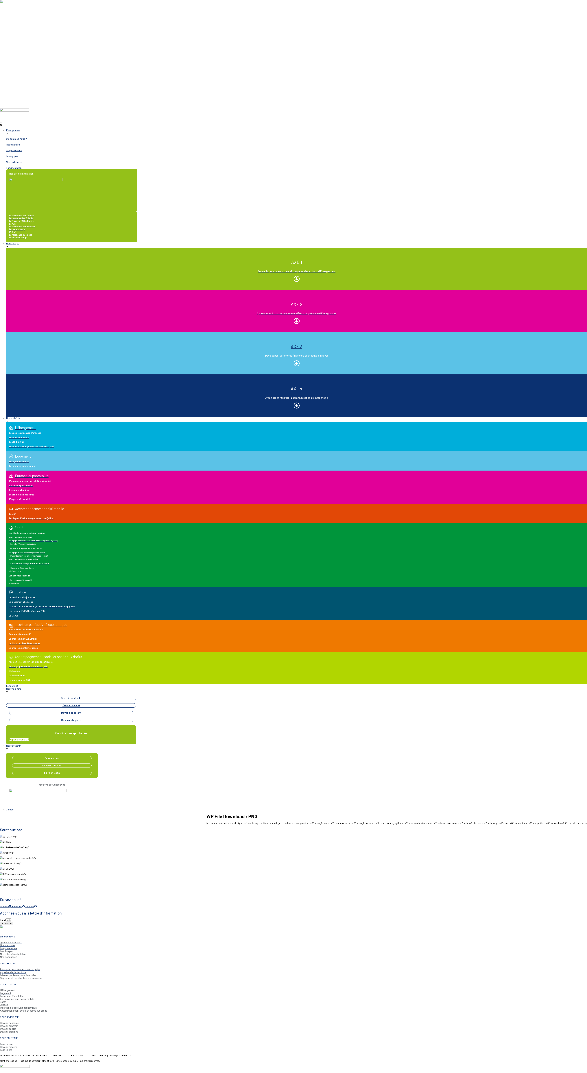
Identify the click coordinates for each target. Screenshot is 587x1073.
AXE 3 (296, 346)
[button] (293, 123)
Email (3, 919)
